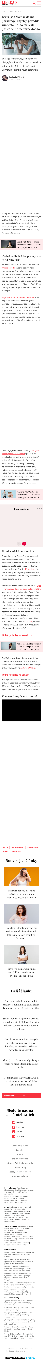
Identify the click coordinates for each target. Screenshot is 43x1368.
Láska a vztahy (16, 851)
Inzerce (20, 1154)
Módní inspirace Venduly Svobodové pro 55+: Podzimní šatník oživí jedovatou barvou (19, 1254)
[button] (34, 3)
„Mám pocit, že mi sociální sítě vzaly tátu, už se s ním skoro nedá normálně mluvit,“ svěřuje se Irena (19, 1322)
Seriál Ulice (8, 1213)
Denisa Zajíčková (16, 77)
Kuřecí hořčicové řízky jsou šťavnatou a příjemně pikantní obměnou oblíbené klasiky (18, 1329)
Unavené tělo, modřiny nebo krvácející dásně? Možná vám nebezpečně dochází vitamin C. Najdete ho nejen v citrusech (19, 1336)
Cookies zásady (20, 1167)
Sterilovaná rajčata (25, 1226)
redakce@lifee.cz (27, 668)
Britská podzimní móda (22, 1213)
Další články (9, 1095)
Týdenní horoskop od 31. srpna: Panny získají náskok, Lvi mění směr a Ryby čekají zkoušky (18, 1303)
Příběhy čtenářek (17, 848)
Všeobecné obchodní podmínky (20, 1163)
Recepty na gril (20, 1202)
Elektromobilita (10, 1221)
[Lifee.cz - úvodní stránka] (9, 3)
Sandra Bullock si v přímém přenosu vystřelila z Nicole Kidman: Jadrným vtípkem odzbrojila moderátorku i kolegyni (17, 1277)
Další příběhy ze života (15, 674)
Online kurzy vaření (20, 1146)
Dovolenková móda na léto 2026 (16, 1217)
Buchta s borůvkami (26, 1239)
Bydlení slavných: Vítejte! (13, 1198)
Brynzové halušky (10, 1239)
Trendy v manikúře (25, 1207)
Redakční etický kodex (20, 1159)
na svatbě (28, 621)
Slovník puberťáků (11, 1190)
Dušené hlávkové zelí (12, 1236)
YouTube (20, 1136)
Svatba (5, 851)
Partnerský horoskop (27, 1190)
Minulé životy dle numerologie (15, 1209)
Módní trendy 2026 (11, 1200)
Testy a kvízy (10, 1192)
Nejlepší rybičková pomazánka (15, 1232)
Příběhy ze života (32, 848)
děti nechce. (30, 569)
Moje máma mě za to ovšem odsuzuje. (18, 297)
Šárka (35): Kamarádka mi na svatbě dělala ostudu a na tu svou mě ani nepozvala (21, 972)
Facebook (20, 1122)
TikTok (19, 1131)
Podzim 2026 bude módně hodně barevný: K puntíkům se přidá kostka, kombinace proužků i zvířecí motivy (21, 1005)
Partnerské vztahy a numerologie (16, 1211)
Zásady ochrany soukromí (20, 1172)
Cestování (8, 1194)
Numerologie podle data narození (16, 1196)
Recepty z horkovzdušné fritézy (15, 1245)
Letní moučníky (23, 1219)
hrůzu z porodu (8, 268)
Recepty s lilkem (27, 1236)
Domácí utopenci (10, 1241)
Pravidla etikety (22, 1188)
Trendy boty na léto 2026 (13, 1215)
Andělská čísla (22, 1192)
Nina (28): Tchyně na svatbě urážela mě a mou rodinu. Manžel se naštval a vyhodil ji (21, 894)
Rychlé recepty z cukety (13, 1230)
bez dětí (5, 848)
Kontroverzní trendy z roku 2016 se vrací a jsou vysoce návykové (19, 1309)
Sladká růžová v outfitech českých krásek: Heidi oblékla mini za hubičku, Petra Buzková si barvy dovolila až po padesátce (19, 1285)
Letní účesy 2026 (10, 1219)
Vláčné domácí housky (12, 1234)
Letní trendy (8, 1202)
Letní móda (24, 1200)
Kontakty (20, 1150)
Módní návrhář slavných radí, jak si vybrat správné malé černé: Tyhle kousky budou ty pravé (21, 1081)
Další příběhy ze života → (17, 635)
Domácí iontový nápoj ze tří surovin (17, 1228)
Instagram (20, 1127)
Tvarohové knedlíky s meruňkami (16, 1243)
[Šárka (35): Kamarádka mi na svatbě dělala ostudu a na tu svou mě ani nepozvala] (21, 964)
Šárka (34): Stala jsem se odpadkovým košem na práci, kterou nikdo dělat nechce (21, 1064)
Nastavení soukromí (20, 1176)
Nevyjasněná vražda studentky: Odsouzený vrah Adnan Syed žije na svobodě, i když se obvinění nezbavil (17, 1292)
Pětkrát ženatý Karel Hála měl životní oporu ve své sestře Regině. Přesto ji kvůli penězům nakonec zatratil (19, 1261)
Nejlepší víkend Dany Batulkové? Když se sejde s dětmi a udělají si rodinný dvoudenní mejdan (19, 1315)
